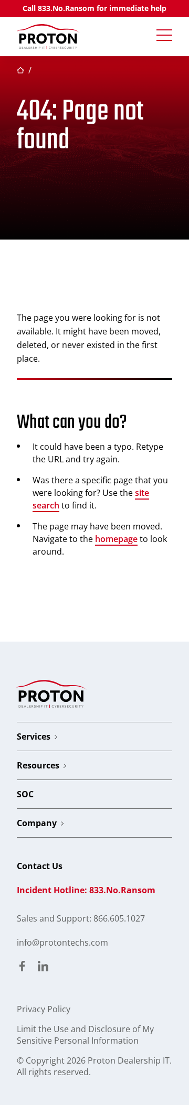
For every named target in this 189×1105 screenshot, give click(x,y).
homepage (116, 539)
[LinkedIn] (43, 967)
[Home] (48, 36)
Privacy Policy (43, 1009)
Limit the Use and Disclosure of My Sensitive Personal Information (85, 1034)
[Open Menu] (164, 35)
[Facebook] (22, 967)
